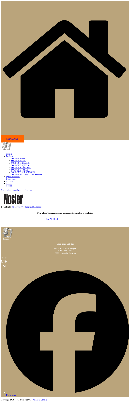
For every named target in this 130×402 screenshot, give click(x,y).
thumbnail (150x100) (33, 207)
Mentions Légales (40, 400)
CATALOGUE (12, 139)
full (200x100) (17, 207)
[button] (16, 190)
